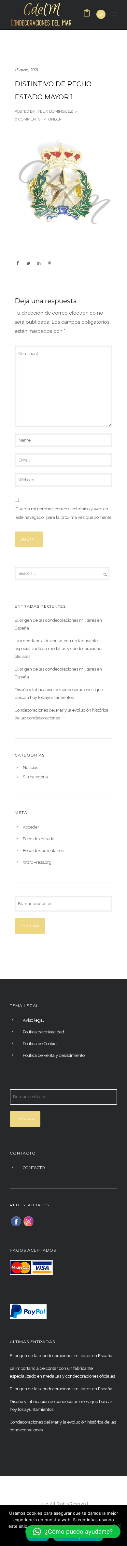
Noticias (30, 767)
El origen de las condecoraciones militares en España (58, 624)
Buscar (30, 925)
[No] (119, 1525)
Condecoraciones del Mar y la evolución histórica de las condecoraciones (61, 714)
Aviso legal (33, 1020)
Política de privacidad (43, 1031)
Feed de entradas (39, 838)
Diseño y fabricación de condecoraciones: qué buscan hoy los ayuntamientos (59, 693)
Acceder (31, 827)
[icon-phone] (101, 14)
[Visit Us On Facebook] (16, 1220)
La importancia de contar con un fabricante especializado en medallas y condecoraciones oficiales (59, 648)
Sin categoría (35, 777)
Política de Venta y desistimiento (54, 1055)
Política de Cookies (40, 1043)
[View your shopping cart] (87, 14)
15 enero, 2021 (26, 70)
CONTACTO (34, 1167)
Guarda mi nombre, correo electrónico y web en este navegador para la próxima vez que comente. (64, 513)
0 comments (27, 119)
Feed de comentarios (43, 850)
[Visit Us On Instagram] (28, 1220)
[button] (72, 1531)
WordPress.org (37, 862)
